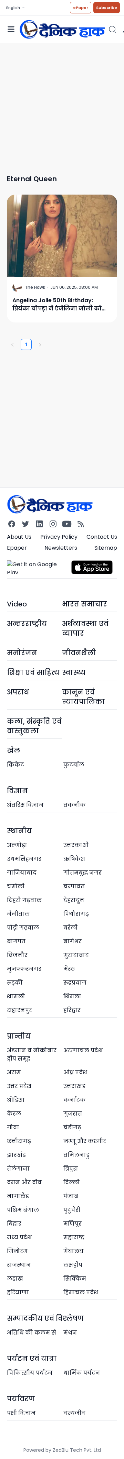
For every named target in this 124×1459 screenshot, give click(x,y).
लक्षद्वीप (72, 1265)
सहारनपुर (19, 1010)
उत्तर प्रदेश (19, 1086)
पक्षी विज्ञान (21, 1413)
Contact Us (101, 537)
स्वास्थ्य (73, 672)
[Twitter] (25, 524)
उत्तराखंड (74, 1086)
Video (17, 604)
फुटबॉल (73, 765)
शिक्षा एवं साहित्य (33, 672)
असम (14, 1072)
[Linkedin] (39, 524)
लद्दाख (15, 1279)
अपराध (18, 692)
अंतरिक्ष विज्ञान (25, 805)
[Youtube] (67, 524)
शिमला (72, 996)
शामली (16, 996)
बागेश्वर (72, 941)
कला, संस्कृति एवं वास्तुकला (34, 726)
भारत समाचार (84, 604)
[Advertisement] (62, 105)
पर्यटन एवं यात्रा (31, 1358)
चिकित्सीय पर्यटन (30, 1373)
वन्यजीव (74, 1413)
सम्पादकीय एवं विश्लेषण (45, 1318)
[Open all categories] (11, 29)
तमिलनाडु (76, 1155)
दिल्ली (71, 1182)
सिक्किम (74, 1279)
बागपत (16, 941)
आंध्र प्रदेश (75, 1072)
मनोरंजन (22, 653)
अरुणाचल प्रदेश (83, 1050)
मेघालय (73, 1251)
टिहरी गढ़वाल (24, 900)
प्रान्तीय (19, 1036)
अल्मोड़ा (17, 845)
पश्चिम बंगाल (23, 1210)
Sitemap (105, 548)
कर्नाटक (74, 1100)
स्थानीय (19, 831)
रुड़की (15, 983)
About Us (19, 537)
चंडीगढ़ (72, 1127)
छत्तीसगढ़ (19, 1141)
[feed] (80, 524)
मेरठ (69, 969)
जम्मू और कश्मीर (84, 1141)
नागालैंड (18, 1196)
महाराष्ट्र (73, 1237)
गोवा (13, 1127)
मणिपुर (72, 1224)
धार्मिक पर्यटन (81, 1373)
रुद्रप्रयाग (74, 983)
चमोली (15, 886)
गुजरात (72, 1114)
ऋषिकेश (74, 859)
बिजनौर (17, 955)
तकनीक (74, 805)
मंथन (70, 1333)
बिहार (14, 1224)
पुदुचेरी (71, 1210)
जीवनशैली (79, 653)
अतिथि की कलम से (31, 1333)
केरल (14, 1114)
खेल (13, 750)
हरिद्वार (72, 1010)
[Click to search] (112, 29)
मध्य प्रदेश (19, 1237)
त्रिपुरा (70, 1169)
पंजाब (70, 1196)
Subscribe (106, 7)
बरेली (70, 928)
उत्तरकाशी (76, 845)
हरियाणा (18, 1292)
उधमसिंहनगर (24, 859)
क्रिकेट (15, 765)
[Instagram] (53, 524)
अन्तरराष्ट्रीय (27, 623)
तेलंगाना (18, 1169)
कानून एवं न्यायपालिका (83, 696)
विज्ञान (17, 791)
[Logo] (62, 29)
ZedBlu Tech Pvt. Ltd (77, 1450)
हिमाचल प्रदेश (80, 1292)
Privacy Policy (59, 537)
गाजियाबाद (22, 873)
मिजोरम (17, 1251)
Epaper (17, 548)
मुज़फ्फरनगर (24, 969)
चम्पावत (74, 886)
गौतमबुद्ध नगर (82, 873)
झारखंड (16, 1155)
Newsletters (60, 548)
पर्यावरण (21, 1399)
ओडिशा (16, 1100)
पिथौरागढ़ (76, 914)
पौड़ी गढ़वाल (23, 928)
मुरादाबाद (76, 955)
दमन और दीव (24, 1182)
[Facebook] (12, 524)
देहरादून (73, 900)
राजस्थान (19, 1265)
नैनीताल (18, 914)
